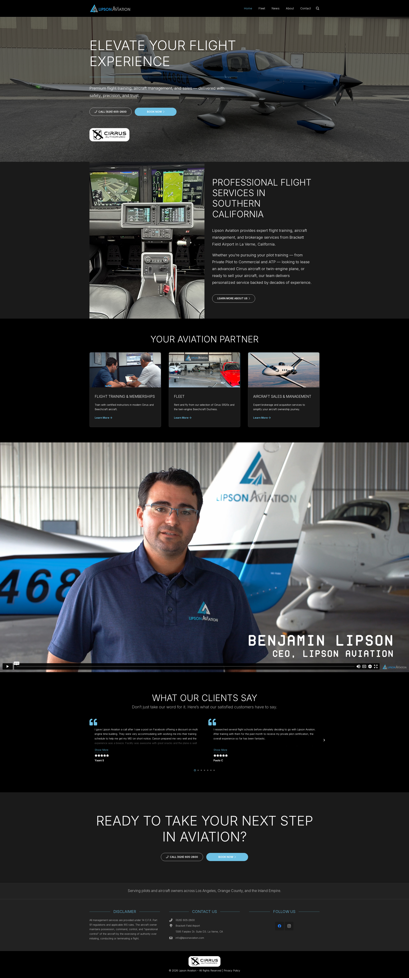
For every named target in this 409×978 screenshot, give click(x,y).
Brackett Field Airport (188, 925)
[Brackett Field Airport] (172, 925)
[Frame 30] (109, 8)
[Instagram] (289, 926)
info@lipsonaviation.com (190, 937)
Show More (101, 749)
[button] (317, 8)
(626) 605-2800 (185, 920)
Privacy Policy (232, 970)
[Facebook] (279, 926)
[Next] (324, 740)
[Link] (125, 389)
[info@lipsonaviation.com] (172, 937)
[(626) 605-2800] (172, 920)
